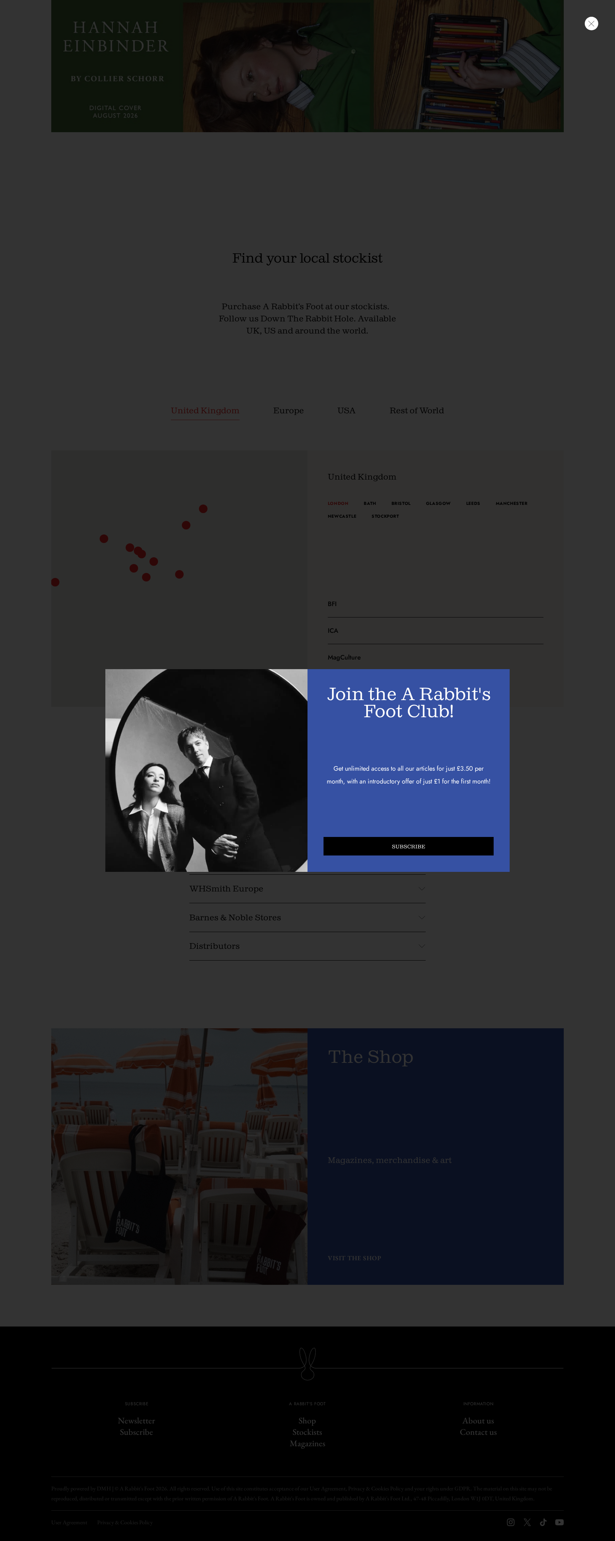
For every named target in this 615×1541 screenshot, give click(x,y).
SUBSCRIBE (408, 846)
